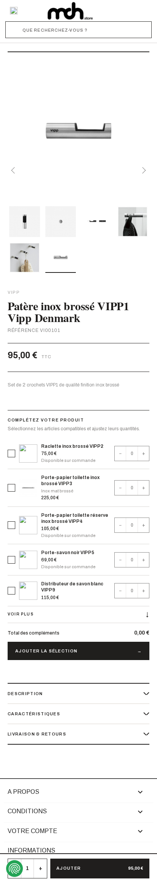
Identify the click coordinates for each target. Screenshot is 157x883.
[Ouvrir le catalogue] (13, 10)
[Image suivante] (142, 170)
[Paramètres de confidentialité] (14, 868)
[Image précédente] (14, 170)
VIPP (14, 292)
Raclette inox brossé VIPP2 (72, 446)
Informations (31, 850)
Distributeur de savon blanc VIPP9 (72, 587)
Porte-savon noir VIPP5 (67, 552)
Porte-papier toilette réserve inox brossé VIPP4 (74, 518)
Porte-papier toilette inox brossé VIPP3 (70, 480)
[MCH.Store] (70, 11)
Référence (23, 330)
